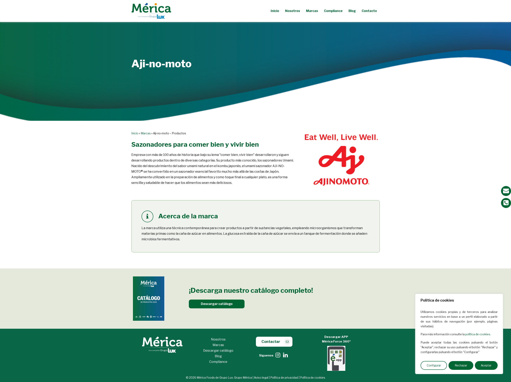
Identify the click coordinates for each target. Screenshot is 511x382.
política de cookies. (478, 334)
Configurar (434, 365)
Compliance (218, 362)
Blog (218, 356)
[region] (459, 334)
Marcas (146, 133)
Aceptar (486, 365)
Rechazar (461, 365)
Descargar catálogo (218, 350)
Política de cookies (312, 377)
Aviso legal (261, 377)
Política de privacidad (284, 377)
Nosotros (218, 339)
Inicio (134, 133)
